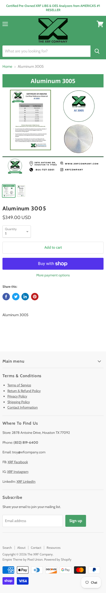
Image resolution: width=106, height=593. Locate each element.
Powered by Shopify (57, 559)
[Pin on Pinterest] (34, 296)
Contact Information (22, 407)
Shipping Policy (18, 402)
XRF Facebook (18, 462)
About (21, 547)
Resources (53, 547)
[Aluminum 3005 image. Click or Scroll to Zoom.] (53, 127)
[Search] (97, 51)
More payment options (53, 275)
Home (7, 67)
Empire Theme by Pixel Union (22, 559)
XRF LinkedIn (26, 481)
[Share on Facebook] (6, 296)
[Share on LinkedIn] (25, 296)
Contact (36, 547)
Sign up (75, 520)
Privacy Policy (17, 396)
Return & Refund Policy (24, 391)
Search (7, 547)
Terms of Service (19, 385)
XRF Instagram (17, 471)
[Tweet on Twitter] (15, 296)
